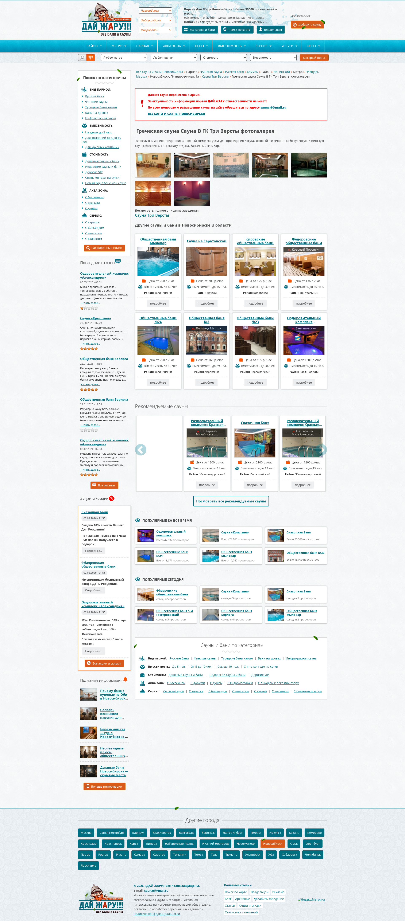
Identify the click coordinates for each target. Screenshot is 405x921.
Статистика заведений (241, 912)
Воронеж (208, 833)
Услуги (284, 46)
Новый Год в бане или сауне (105, 183)
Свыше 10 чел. (228, 667)
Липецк (151, 844)
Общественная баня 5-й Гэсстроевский (174, 613)
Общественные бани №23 (255, 320)
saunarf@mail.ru (273, 107)
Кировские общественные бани (255, 241)
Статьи (230, 906)
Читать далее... (90, 303)
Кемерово (314, 833)
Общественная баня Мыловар (158, 241)
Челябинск (313, 855)
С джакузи (92, 203)
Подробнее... (93, 551)
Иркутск (275, 833)
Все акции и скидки (106, 663)
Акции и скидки (250, 906)
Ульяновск (252, 855)
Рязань (121, 855)
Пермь (85, 855)
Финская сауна (211, 72)
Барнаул (138, 833)
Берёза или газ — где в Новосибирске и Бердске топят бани (113, 736)
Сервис (258, 46)
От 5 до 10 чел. (201, 667)
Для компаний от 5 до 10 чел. (101, 140)
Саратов (159, 855)
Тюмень (231, 855)
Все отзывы (106, 485)
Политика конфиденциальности (157, 914)
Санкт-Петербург (112, 833)
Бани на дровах (96, 113)
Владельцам (273, 30)
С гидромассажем (240, 683)
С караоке (92, 222)
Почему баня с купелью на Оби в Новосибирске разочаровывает (114, 696)
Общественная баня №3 (206, 320)
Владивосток (162, 833)
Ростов (103, 855)
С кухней (260, 691)
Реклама (278, 892)
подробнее (158, 303)
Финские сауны (96, 102)
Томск (198, 855)
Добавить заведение (269, 899)
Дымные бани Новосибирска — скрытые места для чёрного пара (114, 775)
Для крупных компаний (102, 147)
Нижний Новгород (215, 844)
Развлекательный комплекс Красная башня (207, 423)
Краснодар (89, 844)
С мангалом (93, 233)
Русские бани (94, 96)
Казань (294, 833)
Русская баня (234, 72)
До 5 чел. (179, 667)
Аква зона (169, 46)
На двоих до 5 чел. (98, 132)
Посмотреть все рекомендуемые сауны (231, 501)
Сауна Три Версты (215, 76)
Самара (139, 855)
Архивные (242, 899)
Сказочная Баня (94, 512)
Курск (134, 844)
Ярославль (88, 865)
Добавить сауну (309, 25)
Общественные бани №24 (158, 320)
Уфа (271, 855)
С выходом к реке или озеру (278, 683)
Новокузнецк (246, 844)
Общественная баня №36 (305, 553)
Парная (140, 46)
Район (89, 46)
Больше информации (106, 786)
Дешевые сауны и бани (102, 161)
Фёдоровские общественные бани (98, 564)
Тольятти (179, 855)
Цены (196, 46)
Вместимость (227, 46)
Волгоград (186, 833)
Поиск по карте (239, 30)
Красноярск (113, 844)
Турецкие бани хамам (101, 107)
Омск (294, 844)
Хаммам (252, 72)
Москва (86, 833)
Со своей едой (173, 691)
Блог (228, 899)
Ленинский (282, 72)
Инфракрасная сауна (100, 118)
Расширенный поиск (107, 248)
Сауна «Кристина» (95, 318)
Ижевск (256, 833)
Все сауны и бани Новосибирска (159, 72)
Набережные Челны (179, 844)
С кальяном (93, 239)
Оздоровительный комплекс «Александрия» (104, 275)
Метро (114, 46)
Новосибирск (272, 844)
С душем (91, 208)
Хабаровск (289, 855)
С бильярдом (94, 228)
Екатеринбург (233, 833)
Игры (309, 46)
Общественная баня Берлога (104, 359)
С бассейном (94, 197)
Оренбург (313, 844)
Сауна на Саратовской (207, 241)
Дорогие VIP (94, 172)
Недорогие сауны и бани (103, 167)
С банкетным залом (308, 691)
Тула (214, 855)
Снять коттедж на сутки (102, 178)
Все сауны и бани (202, 30)
